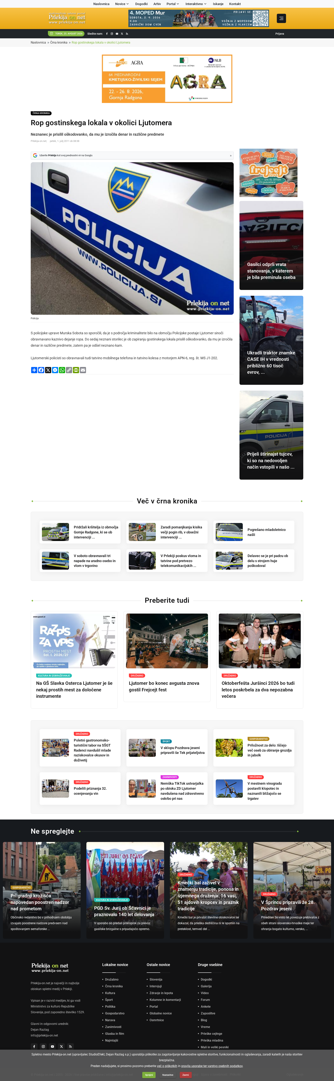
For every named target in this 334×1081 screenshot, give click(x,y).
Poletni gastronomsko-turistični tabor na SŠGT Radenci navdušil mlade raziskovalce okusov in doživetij (92, 750)
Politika (110, 1006)
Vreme (205, 1027)
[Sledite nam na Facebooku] (107, 34)
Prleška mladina (212, 1040)
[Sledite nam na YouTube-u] (117, 34)
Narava (110, 1020)
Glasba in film (114, 1034)
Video (205, 993)
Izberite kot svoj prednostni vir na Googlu (65, 155)
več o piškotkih (167, 1066)
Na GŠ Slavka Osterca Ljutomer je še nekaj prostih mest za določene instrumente (74, 690)
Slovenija (156, 979)
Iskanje (218, 4)
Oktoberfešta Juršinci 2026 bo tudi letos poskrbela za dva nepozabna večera (258, 690)
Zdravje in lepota (161, 993)
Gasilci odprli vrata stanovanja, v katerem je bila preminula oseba (271, 271)
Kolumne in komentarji (165, 1000)
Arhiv (157, 4)
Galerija (206, 986)
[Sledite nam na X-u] (122, 34)
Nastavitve (167, 1075)
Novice (120, 4)
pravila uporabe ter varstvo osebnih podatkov (212, 1066)
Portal (171, 4)
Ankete (206, 1006)
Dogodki (141, 4)
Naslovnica (101, 4)
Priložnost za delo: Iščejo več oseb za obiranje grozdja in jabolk (270, 750)
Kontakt (235, 4)
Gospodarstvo (114, 1013)
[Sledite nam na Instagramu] (112, 34)
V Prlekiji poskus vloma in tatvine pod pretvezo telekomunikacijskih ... (181, 561)
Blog (204, 1020)
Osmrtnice (157, 1020)
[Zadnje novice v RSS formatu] (127, 34)
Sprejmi (149, 1075)
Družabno (111, 979)
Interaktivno (194, 4)
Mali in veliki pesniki (215, 1047)
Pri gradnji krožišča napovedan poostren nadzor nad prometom (40, 902)
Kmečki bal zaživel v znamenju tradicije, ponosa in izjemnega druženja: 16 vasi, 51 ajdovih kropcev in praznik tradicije (208, 895)
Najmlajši (111, 1040)
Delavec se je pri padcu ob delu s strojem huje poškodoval (268, 561)
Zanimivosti (113, 1027)
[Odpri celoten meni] (281, 18)
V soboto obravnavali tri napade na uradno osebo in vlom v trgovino (95, 561)
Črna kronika (58, 42)
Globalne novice (161, 1013)
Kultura (110, 993)
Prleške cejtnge (211, 1034)
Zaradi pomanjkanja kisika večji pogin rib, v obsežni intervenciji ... (181, 532)
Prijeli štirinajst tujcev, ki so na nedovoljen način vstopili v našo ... (271, 460)
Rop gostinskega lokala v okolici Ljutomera (101, 42)
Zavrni (185, 1075)
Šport (109, 1000)
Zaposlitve (208, 1013)
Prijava (279, 33)
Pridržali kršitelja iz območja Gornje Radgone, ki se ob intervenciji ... (96, 532)
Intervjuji (156, 986)
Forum (205, 1000)
